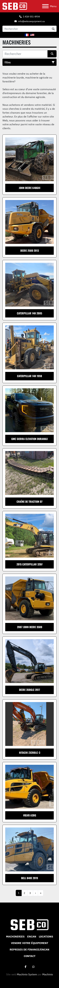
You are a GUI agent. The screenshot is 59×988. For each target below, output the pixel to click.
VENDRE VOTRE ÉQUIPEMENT (29, 943)
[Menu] (45, 6)
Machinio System (27, 974)
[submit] (53, 29)
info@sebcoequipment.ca (31, 21)
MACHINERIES (15, 936)
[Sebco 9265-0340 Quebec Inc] (30, 924)
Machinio (47, 974)
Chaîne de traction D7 (29, 502)
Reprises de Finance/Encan (29, 949)
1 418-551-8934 (31, 16)
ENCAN (31, 936)
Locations (46, 936)
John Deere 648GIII (29, 188)
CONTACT (29, 956)
